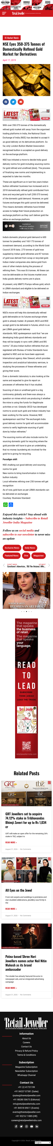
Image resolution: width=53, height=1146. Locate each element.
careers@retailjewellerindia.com (26, 1120)
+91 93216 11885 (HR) (26, 1116)
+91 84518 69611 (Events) (26, 1108)
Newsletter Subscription (26, 1071)
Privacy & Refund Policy (26, 1051)
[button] (6, 102)
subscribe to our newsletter (18, 534)
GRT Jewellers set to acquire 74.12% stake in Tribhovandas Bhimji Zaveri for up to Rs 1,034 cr (25, 820)
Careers (26, 1042)
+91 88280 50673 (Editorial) (26, 1099)
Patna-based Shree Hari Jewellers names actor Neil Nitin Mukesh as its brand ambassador (26, 963)
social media (26, 530)
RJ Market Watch (12, 37)
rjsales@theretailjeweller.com (26, 1095)
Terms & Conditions (26, 1055)
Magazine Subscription (26, 1067)
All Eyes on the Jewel (18, 890)
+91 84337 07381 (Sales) (26, 1091)
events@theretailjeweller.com (26, 1112)
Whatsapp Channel (26, 1075)
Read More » (11, 842)
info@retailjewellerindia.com (26, 1104)
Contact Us (26, 1046)
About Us (26, 1038)
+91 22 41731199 (26, 1087)
